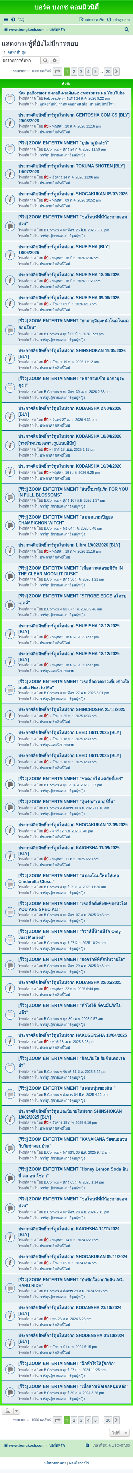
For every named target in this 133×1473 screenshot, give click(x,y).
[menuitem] (18, 20)
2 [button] (74, 71)
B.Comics (51, 149)
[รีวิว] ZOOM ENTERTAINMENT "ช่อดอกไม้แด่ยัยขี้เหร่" (70, 778)
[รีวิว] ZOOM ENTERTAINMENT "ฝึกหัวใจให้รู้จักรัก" (67, 1363)
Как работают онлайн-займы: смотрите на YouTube (71, 93)
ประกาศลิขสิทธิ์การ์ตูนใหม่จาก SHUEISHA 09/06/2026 (68, 297)
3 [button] (81, 71)
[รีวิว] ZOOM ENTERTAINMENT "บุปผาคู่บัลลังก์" (63, 143)
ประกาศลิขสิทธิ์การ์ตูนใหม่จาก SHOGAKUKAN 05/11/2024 (72, 1256)
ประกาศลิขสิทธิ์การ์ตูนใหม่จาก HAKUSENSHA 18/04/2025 (72, 1035)
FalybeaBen (53, 98)
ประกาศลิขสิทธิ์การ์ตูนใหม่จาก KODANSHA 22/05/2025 (69, 982)
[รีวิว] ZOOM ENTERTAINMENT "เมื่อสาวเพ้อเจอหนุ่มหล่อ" (73, 1386)
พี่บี (46, 126)
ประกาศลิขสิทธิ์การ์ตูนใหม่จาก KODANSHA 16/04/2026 (69, 466)
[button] (57, 71)
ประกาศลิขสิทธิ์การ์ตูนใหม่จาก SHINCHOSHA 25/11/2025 (71, 709)
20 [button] (108, 71)
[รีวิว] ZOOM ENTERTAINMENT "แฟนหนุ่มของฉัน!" (67, 1088)
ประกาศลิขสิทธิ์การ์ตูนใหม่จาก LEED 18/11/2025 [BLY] (69, 732)
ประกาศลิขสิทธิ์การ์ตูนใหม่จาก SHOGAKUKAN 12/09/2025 (73, 824)
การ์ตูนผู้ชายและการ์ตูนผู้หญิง (62, 155)
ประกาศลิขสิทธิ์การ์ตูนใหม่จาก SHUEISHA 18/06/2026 (68, 274)
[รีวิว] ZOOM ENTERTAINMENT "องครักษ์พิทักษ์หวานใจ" (71, 959)
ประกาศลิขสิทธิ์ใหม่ (55, 132)
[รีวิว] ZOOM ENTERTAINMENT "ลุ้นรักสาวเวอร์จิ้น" (66, 801)
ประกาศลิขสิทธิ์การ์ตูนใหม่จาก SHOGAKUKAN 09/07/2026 (73, 193)
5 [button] (95, 71)
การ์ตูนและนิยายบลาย (57, 671)
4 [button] (88, 71)
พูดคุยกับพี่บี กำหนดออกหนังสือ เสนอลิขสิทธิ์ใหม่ (77, 104)
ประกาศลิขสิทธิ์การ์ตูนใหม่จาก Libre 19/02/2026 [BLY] (69, 545)
